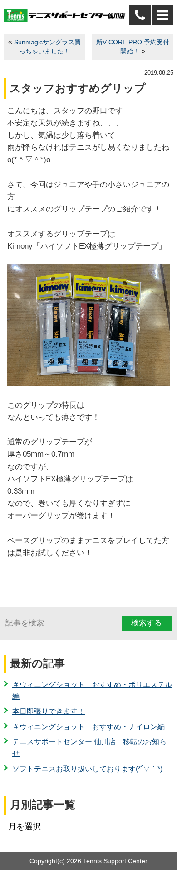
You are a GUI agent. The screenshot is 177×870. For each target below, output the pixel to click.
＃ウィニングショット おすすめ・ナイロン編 (88, 727)
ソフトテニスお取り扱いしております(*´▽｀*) (87, 769)
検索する (146, 623)
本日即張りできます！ (48, 711)
